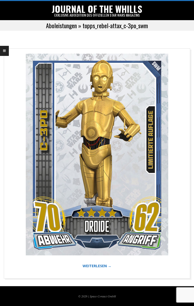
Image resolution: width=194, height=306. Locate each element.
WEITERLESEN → (97, 265)
